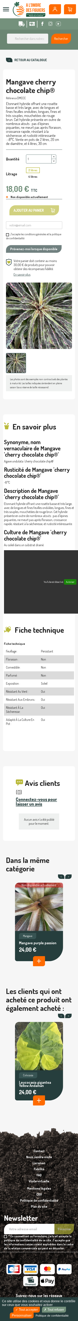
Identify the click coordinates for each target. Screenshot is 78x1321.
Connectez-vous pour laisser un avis (36, 801)
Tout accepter (28, 1309)
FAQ (39, 1175)
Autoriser (70, 581)
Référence (11, 98)
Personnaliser (22, 1315)
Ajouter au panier (29, 210)
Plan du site (39, 1206)
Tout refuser (55, 1309)
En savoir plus (22, 274)
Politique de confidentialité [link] (52, 1315)
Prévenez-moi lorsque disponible (33, 249)
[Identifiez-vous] (55, 9)
